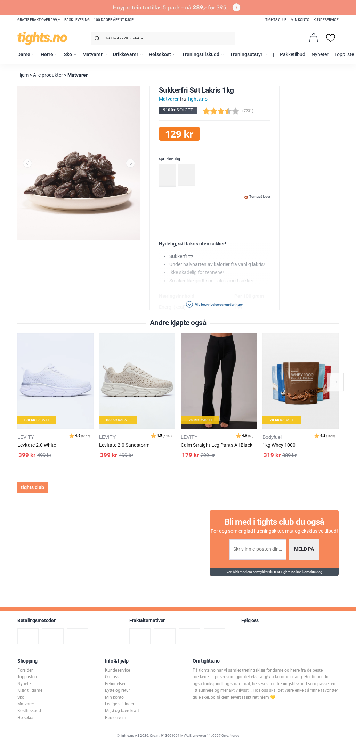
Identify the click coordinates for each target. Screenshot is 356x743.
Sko (68, 54)
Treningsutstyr (246, 54)
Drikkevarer (125, 54)
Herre (47, 54)
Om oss (112, 676)
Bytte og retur (117, 690)
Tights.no (197, 99)
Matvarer (92, 54)
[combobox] (163, 38)
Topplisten (27, 676)
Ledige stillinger (119, 704)
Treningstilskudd (200, 54)
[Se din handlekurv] (314, 38)
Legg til (90, 356)
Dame (23, 54)
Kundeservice (326, 20)
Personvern (115, 717)
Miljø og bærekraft (122, 710)
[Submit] (96, 39)
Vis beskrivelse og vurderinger (218, 304)
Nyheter (320, 54)
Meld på (304, 549)
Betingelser (115, 683)
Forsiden (25, 670)
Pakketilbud (292, 54)
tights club (275, 20)
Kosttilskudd (29, 710)
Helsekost (160, 54)
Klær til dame (29, 690)
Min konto (300, 20)
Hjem (23, 75)
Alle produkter (48, 75)
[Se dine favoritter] (331, 38)
